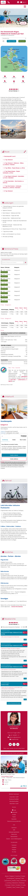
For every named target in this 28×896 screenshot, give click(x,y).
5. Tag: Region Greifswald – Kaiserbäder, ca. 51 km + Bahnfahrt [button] (13, 177)
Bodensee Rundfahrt (14, 799)
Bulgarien (12, 876)
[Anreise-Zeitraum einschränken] (25, 262)
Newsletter (14, 819)
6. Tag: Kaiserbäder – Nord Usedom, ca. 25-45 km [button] (13, 182)
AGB (14, 830)
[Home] (3, 2)
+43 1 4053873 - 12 (14, 735)
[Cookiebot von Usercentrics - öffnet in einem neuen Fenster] (21, 436)
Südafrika (9, 887)
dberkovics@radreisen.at (14, 737)
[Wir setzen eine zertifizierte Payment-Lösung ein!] (22, 861)
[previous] (4, 403)
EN (25, 2)
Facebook (14, 845)
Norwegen (8, 885)
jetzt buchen (22, 41)
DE (23, 2)
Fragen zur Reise (11, 41)
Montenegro (22, 882)
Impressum (14, 827)
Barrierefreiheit (14, 836)
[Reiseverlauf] (25, 151)
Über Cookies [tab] (23, 439)
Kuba (18, 880)
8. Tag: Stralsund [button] (8, 191)
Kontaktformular (14, 739)
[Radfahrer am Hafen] (13, 129)
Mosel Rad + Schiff (14, 803)
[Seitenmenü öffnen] (25, 7)
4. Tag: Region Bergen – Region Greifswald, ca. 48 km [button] (11, 172)
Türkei (13, 887)
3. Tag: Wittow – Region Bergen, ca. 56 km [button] (14, 168)
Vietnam (18, 887)
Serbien (13, 885)
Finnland (23, 876)
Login (14, 810)
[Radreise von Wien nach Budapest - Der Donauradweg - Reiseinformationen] (14, 764)
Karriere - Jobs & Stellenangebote (14, 838)
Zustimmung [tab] (5, 439)
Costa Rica (17, 876)
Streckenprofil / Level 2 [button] (9, 156)
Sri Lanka (23, 885)
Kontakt (14, 814)
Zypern (22, 887)
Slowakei (18, 885)
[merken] (3, 41)
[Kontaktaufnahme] (21, 2)
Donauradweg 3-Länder (7, 776)
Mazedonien (15, 882)
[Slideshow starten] (10, 744)
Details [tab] (14, 439)
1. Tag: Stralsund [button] (8, 159)
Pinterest (14, 849)
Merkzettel (14, 812)
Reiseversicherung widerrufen (14, 821)
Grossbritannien (10, 878)
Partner (14, 816)
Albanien (7, 876)
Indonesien (17, 878)
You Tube (14, 851)
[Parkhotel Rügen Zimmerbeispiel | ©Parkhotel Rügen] (14, 409)
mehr (25, 639)
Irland (22, 878)
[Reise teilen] (17, 744)
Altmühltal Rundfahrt (14, 801)
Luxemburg (8, 882)
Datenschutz (14, 834)
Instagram (14, 847)
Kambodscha (8, 880)
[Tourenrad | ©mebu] (14, 493)
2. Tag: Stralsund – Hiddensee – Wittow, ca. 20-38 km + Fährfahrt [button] (13, 164)
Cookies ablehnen (14, 459)
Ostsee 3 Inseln (5, 684)
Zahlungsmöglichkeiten (14, 832)
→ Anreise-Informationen (16, 606)
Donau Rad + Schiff (14, 797)
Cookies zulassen (14, 455)
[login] (18, 2)
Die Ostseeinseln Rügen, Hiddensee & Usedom (12, 645)
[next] (25, 123)
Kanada (14, 880)
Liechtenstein (23, 880)
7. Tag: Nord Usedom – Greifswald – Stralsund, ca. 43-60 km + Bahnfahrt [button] (12, 187)
